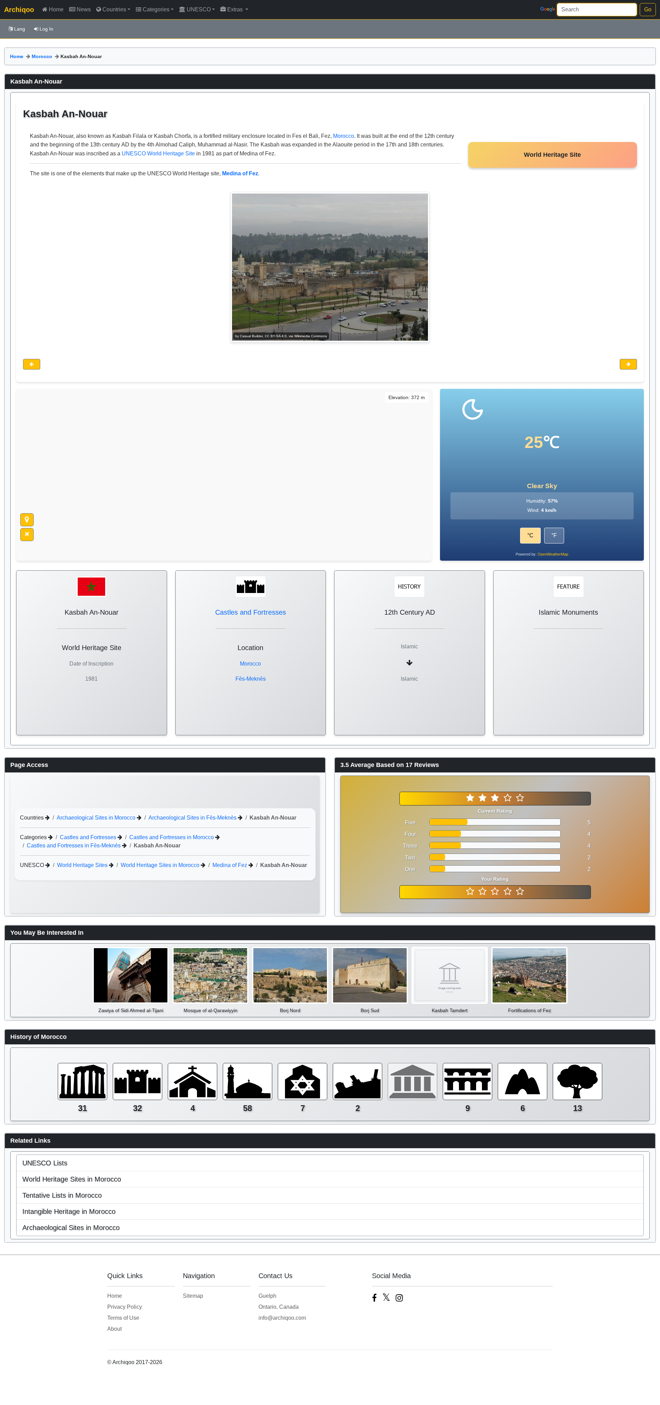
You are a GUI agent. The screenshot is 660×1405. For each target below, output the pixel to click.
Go (647, 9)
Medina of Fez (230, 865)
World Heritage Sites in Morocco (161, 865)
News (84, 9)
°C (530, 535)
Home (56, 9)
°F (554, 535)
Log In (46, 29)
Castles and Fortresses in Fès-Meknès (74, 845)
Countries (114, 9)
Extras (235, 9)
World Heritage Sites (83, 865)
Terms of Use (123, 1318)
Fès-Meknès (250, 679)
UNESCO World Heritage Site (158, 153)
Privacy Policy (124, 1307)
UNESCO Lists (44, 1163)
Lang (19, 29)
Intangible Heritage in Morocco (69, 1211)
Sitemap (193, 1296)
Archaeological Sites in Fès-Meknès (193, 818)
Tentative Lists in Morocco (62, 1195)
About (114, 1329)
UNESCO (199, 9)
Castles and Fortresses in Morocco (172, 837)
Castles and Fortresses (250, 612)
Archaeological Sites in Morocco (97, 818)
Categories (156, 9)
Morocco (42, 56)
